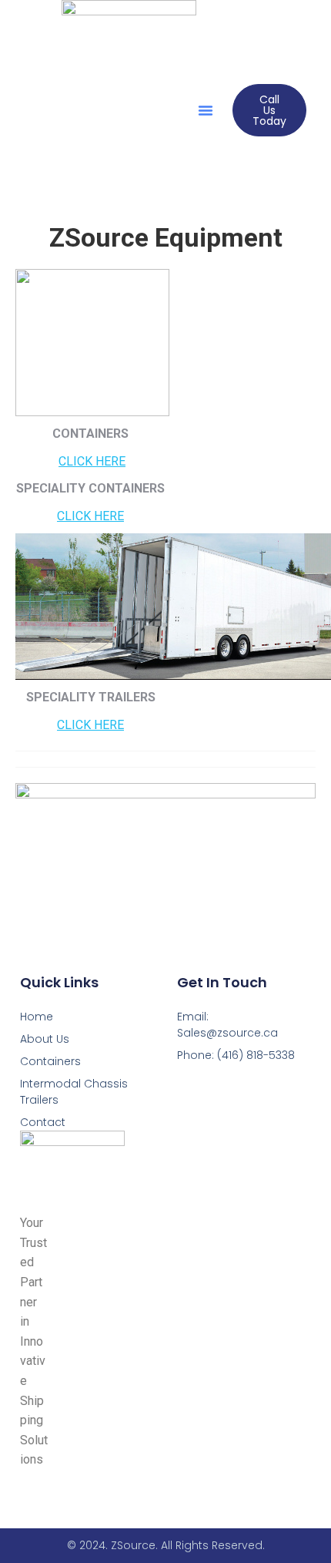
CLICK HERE (92, 461)
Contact (42, 1122)
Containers (50, 1061)
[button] (205, 110)
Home (36, 1016)
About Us (44, 1039)
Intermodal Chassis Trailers (74, 1092)
